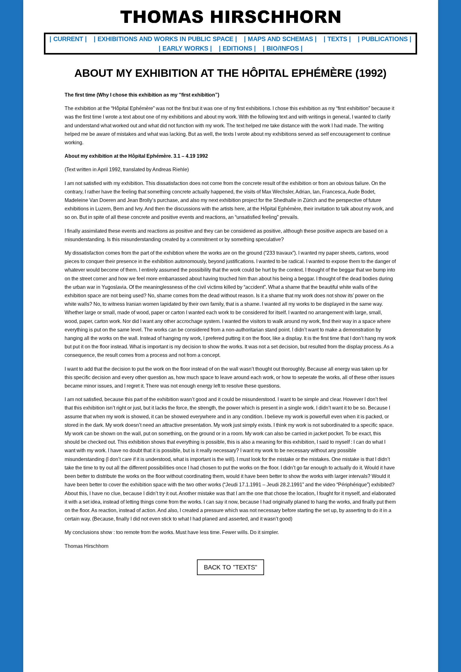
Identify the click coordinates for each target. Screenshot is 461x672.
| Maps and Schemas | (280, 39)
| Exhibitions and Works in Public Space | (165, 39)
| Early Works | (185, 49)
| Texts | (337, 39)
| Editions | (237, 49)
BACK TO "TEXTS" (230, 567)
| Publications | (384, 39)
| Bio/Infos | (283, 49)
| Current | (68, 39)
